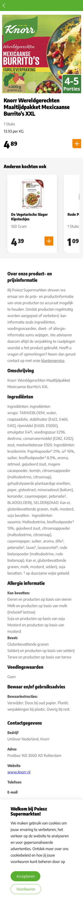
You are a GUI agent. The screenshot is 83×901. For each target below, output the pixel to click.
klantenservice (52, 360)
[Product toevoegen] (76, 143)
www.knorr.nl (18, 772)
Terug (4, 5)
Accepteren (25, 876)
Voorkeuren (25, 889)
